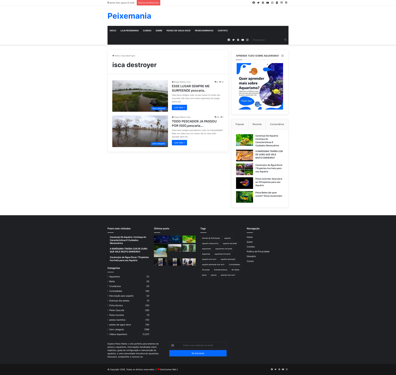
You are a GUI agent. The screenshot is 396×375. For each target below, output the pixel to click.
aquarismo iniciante (223, 248)
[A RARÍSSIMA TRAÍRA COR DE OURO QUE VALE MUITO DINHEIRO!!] (244, 155)
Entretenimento (220, 270)
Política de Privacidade (258, 251)
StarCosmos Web (168, 369)
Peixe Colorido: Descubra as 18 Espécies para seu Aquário (268, 182)
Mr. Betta (235, 270)
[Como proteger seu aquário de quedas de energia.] (160, 239)
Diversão (206, 270)
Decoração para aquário (121, 296)
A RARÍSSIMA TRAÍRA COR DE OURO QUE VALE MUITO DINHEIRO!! (269, 154)
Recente (257, 124)
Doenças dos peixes (119, 300)
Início (113, 30)
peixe (204, 275)
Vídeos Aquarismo (118, 334)
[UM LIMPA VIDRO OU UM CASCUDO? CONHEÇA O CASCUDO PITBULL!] (189, 248)
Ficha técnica (116, 305)
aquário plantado (228, 259)
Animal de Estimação (211, 238)
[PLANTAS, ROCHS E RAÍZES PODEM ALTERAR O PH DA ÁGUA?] (174, 262)
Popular (240, 124)
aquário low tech (209, 259)
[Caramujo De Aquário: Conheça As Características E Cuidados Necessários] (244, 140)
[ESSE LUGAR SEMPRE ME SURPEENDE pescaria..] (174, 248)
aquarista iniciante (222, 254)
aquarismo (206, 248)
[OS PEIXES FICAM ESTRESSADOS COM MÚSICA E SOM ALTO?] (160, 262)
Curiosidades (115, 291)
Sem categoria (116, 329)
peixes (214, 275)
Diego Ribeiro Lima (182, 82)
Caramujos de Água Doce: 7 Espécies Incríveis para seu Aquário (269, 168)
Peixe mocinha (116, 315)
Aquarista (206, 254)
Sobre (159, 30)
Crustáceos (115, 286)
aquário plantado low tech (213, 264)
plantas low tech (228, 275)
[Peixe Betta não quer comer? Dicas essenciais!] (244, 197)
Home (250, 237)
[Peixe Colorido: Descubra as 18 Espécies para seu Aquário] (244, 183)
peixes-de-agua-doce (179, 30)
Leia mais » (179, 107)
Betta (112, 281)
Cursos (147, 30)
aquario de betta (230, 243)
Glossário (251, 256)
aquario (227, 238)
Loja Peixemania (130, 30)
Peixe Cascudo (116, 310)
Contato (223, 30)
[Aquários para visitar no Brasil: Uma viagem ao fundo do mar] (174, 239)
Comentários (277, 124)
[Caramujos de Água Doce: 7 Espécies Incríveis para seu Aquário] (244, 169)
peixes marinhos (204, 30)
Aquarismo (114, 276)
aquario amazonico (210, 243)
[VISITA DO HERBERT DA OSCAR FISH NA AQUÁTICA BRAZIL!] (189, 262)
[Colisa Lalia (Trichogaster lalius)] (160, 250)
